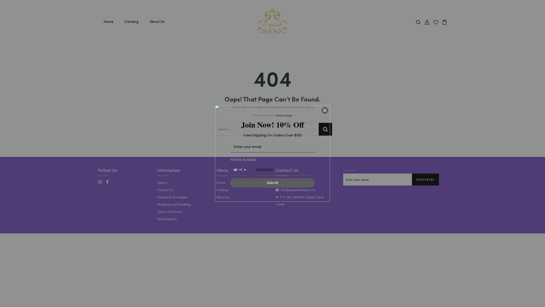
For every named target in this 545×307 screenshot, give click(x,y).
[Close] (325, 110)
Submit (272, 182)
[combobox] (239, 170)
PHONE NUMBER (243, 159)
